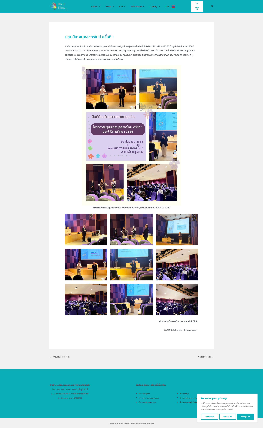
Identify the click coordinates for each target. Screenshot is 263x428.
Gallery (153, 6)
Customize (209, 416)
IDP (121, 6)
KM (167, 6)
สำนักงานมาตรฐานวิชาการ (189, 397)
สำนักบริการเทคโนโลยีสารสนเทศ (192, 402)
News (108, 6)
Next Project (205, 356)
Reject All (227, 416)
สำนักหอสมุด (184, 393)
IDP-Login (197, 6)
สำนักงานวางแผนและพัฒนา (148, 397)
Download (136, 6)
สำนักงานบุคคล (144, 393)
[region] (227, 408)
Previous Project (59, 356)
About (94, 6)
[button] (99, 6)
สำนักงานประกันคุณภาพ (147, 402)
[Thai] (173, 6)
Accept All (245, 416)
